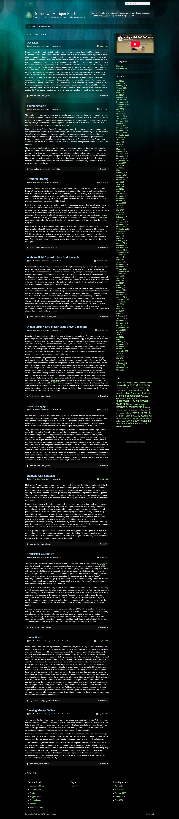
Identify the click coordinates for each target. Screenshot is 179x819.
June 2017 (120, 208)
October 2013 (121, 297)
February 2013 (121, 316)
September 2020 (122, 135)
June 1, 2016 (104, 557)
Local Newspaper (37, 406)
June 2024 (120, 90)
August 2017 (121, 203)
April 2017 (120, 213)
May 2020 (120, 144)
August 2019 (121, 163)
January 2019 (121, 175)
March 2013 (120, 314)
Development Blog (37, 786)
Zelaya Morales (36, 105)
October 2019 (121, 158)
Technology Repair (136, 420)
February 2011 (121, 363)
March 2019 (120, 170)
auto (146, 383)
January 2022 (121, 119)
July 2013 (120, 304)
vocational (126, 426)
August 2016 (121, 231)
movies (47, 169)
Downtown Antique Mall (54, 13)
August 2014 (121, 274)
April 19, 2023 (103, 109)
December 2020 (122, 128)
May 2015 (120, 260)
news (53, 169)
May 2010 (120, 370)
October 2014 (121, 269)
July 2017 (120, 205)
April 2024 (120, 95)
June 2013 (120, 306)
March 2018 (120, 191)
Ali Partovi (103, 218)
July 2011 (120, 354)
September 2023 (122, 104)
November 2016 (122, 224)
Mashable (55, 123)
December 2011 (122, 344)
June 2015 (120, 257)
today (124, 424)
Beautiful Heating (37, 179)
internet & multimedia (129, 407)
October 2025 (121, 88)
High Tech (31, 26)
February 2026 (121, 86)
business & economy (137, 384)
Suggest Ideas (35, 797)
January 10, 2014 (102, 641)
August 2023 (121, 107)
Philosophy (136, 416)
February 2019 (121, 173)
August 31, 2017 (102, 330)
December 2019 (122, 154)
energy (42, 701)
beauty (121, 385)
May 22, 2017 (103, 409)
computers (121, 390)
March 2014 (120, 285)
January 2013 (121, 318)
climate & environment (129, 388)
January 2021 (121, 126)
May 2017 (120, 210)
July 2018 (120, 182)
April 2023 (120, 111)
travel (135, 423)
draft (117, 393)
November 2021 (122, 121)
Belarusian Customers (40, 554)
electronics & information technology (134, 394)
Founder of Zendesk (32, 125)
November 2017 (122, 198)
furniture (134, 398)
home (48, 96)
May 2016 (120, 238)
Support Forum (35, 800)
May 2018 (120, 187)
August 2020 (121, 137)
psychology (146, 415)
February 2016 (121, 241)
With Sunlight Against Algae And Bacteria (53, 257)
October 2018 (121, 180)
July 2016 (120, 234)
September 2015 (122, 252)
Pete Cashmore (42, 72)
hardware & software (133, 401)
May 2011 (120, 358)
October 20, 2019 (102, 261)
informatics (142, 404)
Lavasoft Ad (34, 637)
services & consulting (122, 418)
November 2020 (122, 130)
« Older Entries (32, 773)
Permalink (104, 96)
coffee (36, 169)
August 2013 (121, 302)
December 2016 (122, 222)
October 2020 (121, 133)
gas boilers (50, 701)
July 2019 (120, 166)
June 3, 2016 (104, 479)
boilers (36, 701)
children (37, 96)
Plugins (33, 793)
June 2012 (120, 335)
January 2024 (121, 100)
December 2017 (122, 196)
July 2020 (120, 140)
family (43, 96)
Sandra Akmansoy (96, 90)
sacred (46, 764)
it (144, 406)
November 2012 (122, 323)
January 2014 (121, 290)
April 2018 (120, 189)
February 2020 (121, 151)
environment (121, 398)
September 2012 (122, 328)
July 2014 (120, 276)
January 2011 (121, 365)
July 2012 (120, 332)
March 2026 (120, 83)
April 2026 (120, 81)
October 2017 (121, 201)
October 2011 (121, 349)
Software (133, 418)
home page (134, 404)
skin (58, 169)
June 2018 (120, 184)
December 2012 (122, 321)
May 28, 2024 (103, 46)
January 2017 (121, 220)
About (29, 4)
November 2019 (122, 156)
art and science (139, 382)
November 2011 (122, 346)
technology (120, 421)
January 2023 (121, 116)
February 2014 (121, 288)
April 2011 (120, 361)
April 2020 (120, 147)
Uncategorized (44, 26)
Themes (33, 804)
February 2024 (121, 97)
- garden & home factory (43, 247)
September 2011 (122, 351)
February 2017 (121, 217)
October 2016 (121, 227)
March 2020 (120, 149)
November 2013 (122, 295)
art (132, 382)
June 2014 (120, 278)
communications (143, 388)
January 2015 (121, 262)
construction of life (138, 390)
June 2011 (120, 356)
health (119, 404)
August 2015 (121, 255)
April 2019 (120, 168)
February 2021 (121, 123)
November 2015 (122, 248)
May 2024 (120, 93)
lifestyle (147, 407)
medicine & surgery (131, 410)
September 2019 (122, 161)
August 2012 (121, 330)
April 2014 (120, 283)
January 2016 (121, 243)
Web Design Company (49, 814)
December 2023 (122, 102)
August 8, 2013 (103, 714)
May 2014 (120, 281)
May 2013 (120, 309)
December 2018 (122, 177)
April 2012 (120, 337)
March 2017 (120, 215)
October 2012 (121, 325)
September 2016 (122, 229)
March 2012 (120, 339)
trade (129, 423)
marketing (119, 410)
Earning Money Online (41, 710)
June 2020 (120, 142)
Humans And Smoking (41, 475)
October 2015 (121, 250)
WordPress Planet (37, 807)
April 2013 (120, 311)
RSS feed (104, 16)
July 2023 (120, 109)
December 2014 (122, 264)
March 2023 (120, 114)
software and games (144, 418)
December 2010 (122, 368)
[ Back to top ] (149, 814)
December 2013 (122, 292)
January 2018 (121, 194)
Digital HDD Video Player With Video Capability (57, 326)
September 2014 (122, 271)
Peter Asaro (56, 380)
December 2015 (122, 245)
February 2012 (121, 342)
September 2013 (122, 299)
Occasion (32, 42)
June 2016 (120, 236)
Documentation (35, 789)
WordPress (36, 814)
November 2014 (122, 267)
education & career (129, 393)
